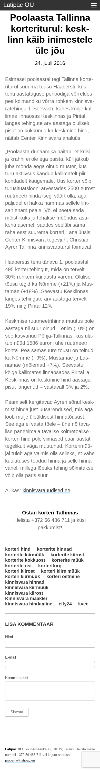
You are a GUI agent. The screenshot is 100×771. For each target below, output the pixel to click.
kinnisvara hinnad (24, 582)
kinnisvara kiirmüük (26, 587)
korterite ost (18, 565)
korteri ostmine (63, 576)
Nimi (9, 637)
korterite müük (68, 560)
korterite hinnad (54, 549)
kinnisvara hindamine (28, 603)
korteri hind (18, 549)
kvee (83, 603)
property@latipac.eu (20, 760)
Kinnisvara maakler (26, 598)
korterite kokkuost (25, 560)
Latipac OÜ (18, 4)
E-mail (10, 657)
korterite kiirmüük (24, 554)
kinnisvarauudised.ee (46, 490)
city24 (65, 603)
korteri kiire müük (60, 571)
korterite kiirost (67, 554)
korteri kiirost (20, 571)
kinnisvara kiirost (24, 593)
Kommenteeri (16, 678)
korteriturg (50, 565)
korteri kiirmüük (22, 576)
